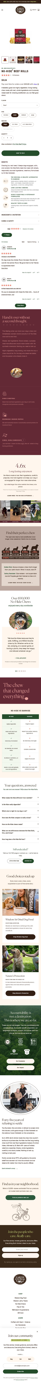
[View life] (29, 59)
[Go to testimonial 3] (19, 671)
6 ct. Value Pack (27, 124)
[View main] (5, 59)
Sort (23, 242)
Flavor (3, 100)
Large (32, 115)
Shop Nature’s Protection (20, 993)
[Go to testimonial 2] (17, 671)
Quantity (4, 134)
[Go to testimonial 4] (21, 671)
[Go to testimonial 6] (24, 671)
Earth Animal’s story (10, 1168)
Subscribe (20, 1371)
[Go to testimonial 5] (23, 671)
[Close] (37, 1331)
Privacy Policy (34, 1377)
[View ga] (37, 59)
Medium (23, 115)
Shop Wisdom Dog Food (20, 937)
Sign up (20, 1255)
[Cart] (38, 10)
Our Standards (20, 1061)
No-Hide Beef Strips (19, 144)
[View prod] (13, 59)
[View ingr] (21, 59)
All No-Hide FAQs (14, 861)
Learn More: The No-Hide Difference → (20, 495)
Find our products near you (20, 1197)
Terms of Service (20, 1379)
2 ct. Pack (15, 124)
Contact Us (28, 861)
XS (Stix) (6, 115)
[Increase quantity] (11, 138)
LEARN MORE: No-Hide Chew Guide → (20, 582)
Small (14, 115)
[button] (10, 75)
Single (5, 124)
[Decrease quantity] (4, 138)
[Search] (33, 10)
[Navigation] (2, 10)
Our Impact (20, 1067)
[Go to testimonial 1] (16, 671)
